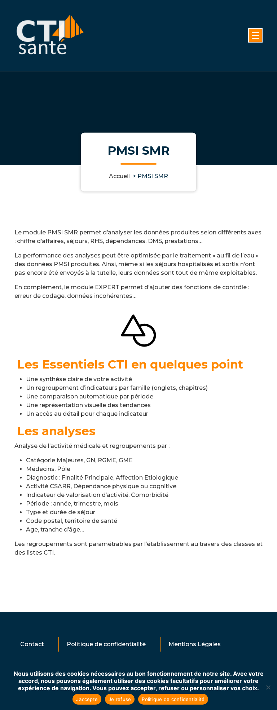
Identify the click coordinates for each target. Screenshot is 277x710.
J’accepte (87, 699)
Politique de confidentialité (106, 644)
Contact (32, 644)
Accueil (119, 176)
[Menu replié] (255, 35)
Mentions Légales (194, 644)
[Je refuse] (268, 687)
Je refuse (120, 699)
